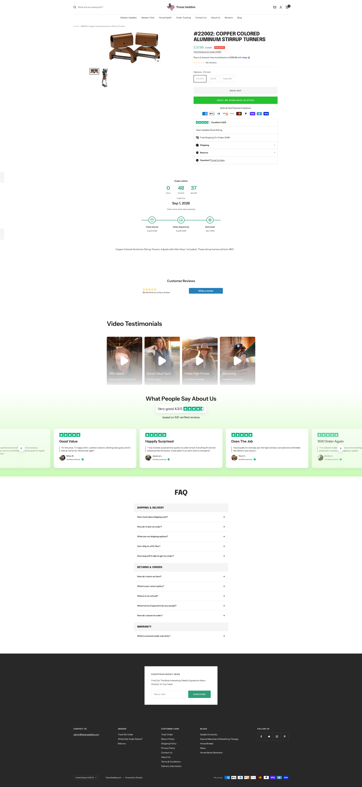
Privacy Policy (168, 748)
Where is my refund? (147, 596)
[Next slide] (340, 448)
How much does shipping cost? (152, 517)
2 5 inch (200, 78)
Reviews (229, 17)
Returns (122, 743)
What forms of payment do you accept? (156, 605)
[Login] (281, 7)
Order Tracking (183, 17)
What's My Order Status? (130, 739)
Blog (239, 17)
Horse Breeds (206, 743)
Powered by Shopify (134, 777)
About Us (215, 17)
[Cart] (286, 7)
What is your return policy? (150, 586)
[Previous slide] (21, 448)
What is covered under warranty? (153, 636)
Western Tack (147, 17)
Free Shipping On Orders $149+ (207, 52)
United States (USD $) (84, 777)
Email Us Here (218, 160)
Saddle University (208, 734)
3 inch (213, 78)
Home (76, 26)
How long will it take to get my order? (155, 556)
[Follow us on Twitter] (269, 736)
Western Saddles (128, 17)
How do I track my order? (149, 526)
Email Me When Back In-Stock (235, 100)
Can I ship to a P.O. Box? (148, 546)
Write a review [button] (205, 290)
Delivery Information (171, 766)
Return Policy (167, 739)
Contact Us (200, 17)
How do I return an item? (149, 576)
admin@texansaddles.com (86, 734)
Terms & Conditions (171, 761)
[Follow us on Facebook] (261, 736)
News (203, 748)
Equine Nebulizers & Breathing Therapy (219, 739)
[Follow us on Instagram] (277, 736)
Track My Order (125, 734)
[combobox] (99, 7)
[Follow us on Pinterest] (284, 736)
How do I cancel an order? (150, 615)
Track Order (167, 734)
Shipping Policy (168, 743)
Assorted (227, 78)
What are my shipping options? (152, 536)
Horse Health (165, 17)
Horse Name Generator (211, 752)
